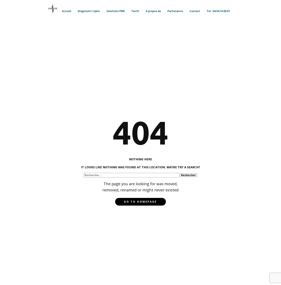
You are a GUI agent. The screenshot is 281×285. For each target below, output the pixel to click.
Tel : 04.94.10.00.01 (218, 11)
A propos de (153, 11)
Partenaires (175, 11)
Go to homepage (140, 201)
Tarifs (135, 11)
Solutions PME (116, 11)
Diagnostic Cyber (89, 11)
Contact (194, 11)
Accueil (66, 11)
